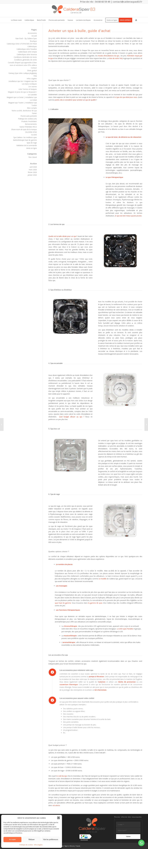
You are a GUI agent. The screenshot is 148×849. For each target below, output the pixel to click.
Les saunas (32, 86)
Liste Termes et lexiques (27, 89)
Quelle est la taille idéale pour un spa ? (62, 236)
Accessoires (32, 33)
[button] (58, 818)
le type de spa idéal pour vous (125, 97)
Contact (34, 68)
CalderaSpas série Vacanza (27, 54)
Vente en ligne (31, 148)
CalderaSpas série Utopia (27, 52)
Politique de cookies (26, 845)
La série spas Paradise (125, 629)
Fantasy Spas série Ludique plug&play (23, 73)
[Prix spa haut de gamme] (146, 424)
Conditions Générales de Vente (25, 57)
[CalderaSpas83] (74, 10)
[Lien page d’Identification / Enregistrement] (136, 20)
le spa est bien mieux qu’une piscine (128, 216)
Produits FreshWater (29, 121)
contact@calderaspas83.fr (127, 1)
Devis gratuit (32, 70)
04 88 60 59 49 (102, 1)
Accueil (34, 36)
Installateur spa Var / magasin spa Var (23, 81)
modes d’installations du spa (108, 56)
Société (34, 135)
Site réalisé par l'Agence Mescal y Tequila (67, 846)
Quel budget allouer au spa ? (71, 417)
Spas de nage (32, 143)
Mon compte (32, 108)
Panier (34, 113)
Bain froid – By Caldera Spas (26, 38)
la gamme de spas (95, 603)
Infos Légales (38, 845)
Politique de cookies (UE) (27, 119)
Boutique (33, 41)
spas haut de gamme (63, 603)
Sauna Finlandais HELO (28, 127)
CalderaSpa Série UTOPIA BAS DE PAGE (22, 44)
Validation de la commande (26, 145)
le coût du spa (61, 776)
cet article (56, 805)
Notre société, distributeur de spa (24, 111)
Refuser (32, 839)
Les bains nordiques (29, 84)
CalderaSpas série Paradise (27, 49)
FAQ (35, 76)
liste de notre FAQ (116, 58)
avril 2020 (33, 167)
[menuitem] (16, 20)
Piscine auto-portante (29, 116)
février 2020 (32, 172)
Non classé (32, 157)
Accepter (12, 839)
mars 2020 (33, 170)
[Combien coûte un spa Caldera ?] (2, 424)
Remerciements (31, 124)
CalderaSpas (32, 46)
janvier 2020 (32, 175)
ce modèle (102, 579)
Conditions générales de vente (25, 60)
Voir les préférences (50, 839)
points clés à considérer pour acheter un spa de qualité (75, 100)
